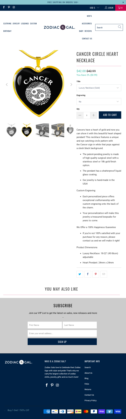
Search (88, 367)
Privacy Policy (90, 400)
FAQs (87, 384)
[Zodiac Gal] (59, 27)
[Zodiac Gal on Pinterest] (8, 7)
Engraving (81, 95)
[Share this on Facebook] (88, 274)
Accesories (87, 23)
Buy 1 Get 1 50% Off (18, 410)
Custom (33, 23)
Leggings (25, 23)
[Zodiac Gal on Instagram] (13, 7)
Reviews (88, 31)
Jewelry (16, 23)
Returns (88, 389)
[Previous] (7, 84)
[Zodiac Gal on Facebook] (3, 7)
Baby (81, 31)
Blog (86, 378)
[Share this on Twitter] (80, 274)
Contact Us (87, 38)
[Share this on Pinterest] (96, 274)
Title (78, 81)
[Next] (71, 84)
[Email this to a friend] (103, 274)
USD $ (92, 7)
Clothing (7, 23)
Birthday (7, 31)
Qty (78, 109)
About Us (88, 373)
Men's (89, 16)
